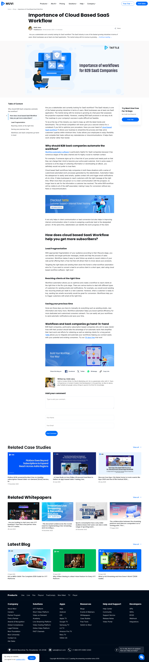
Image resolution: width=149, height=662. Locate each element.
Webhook (133, 618)
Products (43, 4)
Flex (33, 595)
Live (28, 595)
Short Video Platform (41, 612)
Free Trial (126, 4)
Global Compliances (15, 625)
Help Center (107, 609)
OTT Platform (38, 609)
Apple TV (63, 618)
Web (61, 609)
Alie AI (53, 4)
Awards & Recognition (16, 622)
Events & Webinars (87, 612)
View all (136, 447)
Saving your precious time (20, 129)
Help (81, 4)
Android (63, 612)
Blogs (14, 9)
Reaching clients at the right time (22, 126)
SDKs (132, 612)
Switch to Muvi (86, 625)
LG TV (62, 628)
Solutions (72, 4)
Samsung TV (64, 625)
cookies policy (20, 659)
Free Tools (84, 622)
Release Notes (108, 618)
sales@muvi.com (59, 650)
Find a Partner (13, 618)
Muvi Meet (62, 595)
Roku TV (63, 635)
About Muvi (12, 609)
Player (75, 595)
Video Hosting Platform (42, 625)
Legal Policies (13, 628)
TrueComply (50, 595)
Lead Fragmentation (18, 122)
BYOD (132, 615)
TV (69, 595)
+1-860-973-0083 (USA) (81, 650)
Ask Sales (142, 4)
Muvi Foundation (14, 631)
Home (9, 9)
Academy (36, 618)
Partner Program (14, 615)
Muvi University (13, 635)
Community (107, 612)
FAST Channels (38, 631)
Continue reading (105, 37)
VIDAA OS (63, 638)
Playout (41, 595)
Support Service (109, 615)
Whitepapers (85, 615)
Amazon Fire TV (66, 631)
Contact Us (12, 638)
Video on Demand (40, 615)
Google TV (64, 622)
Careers (11, 612)
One (22, 595)
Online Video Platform (41, 628)
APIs (131, 609)
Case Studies (85, 618)
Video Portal (107, 622)
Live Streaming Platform (42, 622)
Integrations (134, 622)
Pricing (62, 4)
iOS (61, 615)
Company (91, 4)
